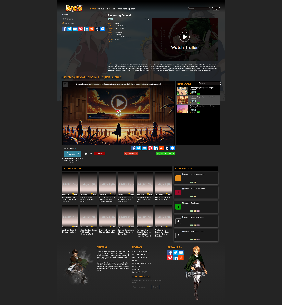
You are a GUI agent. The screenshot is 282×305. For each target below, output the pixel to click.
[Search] (216, 84)
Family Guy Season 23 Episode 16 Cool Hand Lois (144, 199)
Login (216, 9)
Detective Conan (197, 217)
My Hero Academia (197, 232)
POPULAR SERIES (139, 257)
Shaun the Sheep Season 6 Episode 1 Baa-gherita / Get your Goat (126, 232)
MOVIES (135, 269)
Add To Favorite (69, 23)
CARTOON (136, 266)
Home (93, 8)
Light (73, 148)
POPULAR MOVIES (139, 272)
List (114, 8)
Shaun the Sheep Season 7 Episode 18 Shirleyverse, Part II (88, 232)
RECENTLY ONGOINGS (141, 263)
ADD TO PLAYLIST (167, 154)
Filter (108, 8)
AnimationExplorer (126, 8)
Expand (65, 148)
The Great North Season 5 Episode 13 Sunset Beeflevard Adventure (107, 199)
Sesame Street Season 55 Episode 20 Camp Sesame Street (125, 199)
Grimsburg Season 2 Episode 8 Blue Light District (87, 199)
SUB (100, 154)
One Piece (194, 203)
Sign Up (155, 287)
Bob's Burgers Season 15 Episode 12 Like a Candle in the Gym (70, 199)
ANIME (134, 260)
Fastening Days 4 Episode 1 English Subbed (202, 89)
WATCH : (90, 154)
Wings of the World (197, 189)
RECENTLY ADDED (139, 254)
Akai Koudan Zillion (198, 174)
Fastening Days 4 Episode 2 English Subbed (202, 98)
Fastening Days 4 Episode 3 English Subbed (202, 107)
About (101, 8)
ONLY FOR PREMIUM (140, 251)
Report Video (132, 154)
